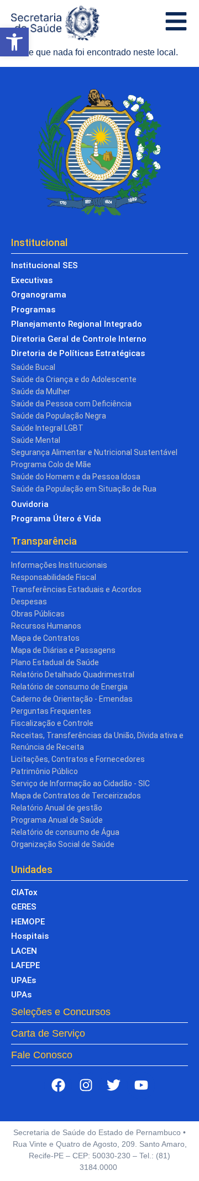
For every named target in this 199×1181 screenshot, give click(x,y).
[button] (14, 42)
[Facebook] (58, 1085)
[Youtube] (141, 1085)
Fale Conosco (41, 1054)
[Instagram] (86, 1085)
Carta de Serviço (48, 1033)
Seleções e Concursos (61, 1011)
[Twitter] (113, 1085)
